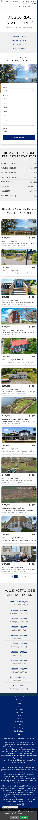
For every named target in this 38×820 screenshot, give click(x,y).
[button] (35, 2)
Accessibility (19, 722)
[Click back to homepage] (19, 2)
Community (19, 712)
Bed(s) (5, 103)
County (19, 703)
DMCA (19, 725)
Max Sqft (5, 128)
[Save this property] (34, 222)
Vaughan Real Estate (19, 697)
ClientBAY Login (19, 728)
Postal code (19, 709)
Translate (33, 808)
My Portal (27, 6)
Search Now (19, 138)
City (19, 706)
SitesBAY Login (19, 731)
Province (19, 700)
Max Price (6, 95)
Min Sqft (5, 120)
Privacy (19, 719)
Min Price (5, 87)
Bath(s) (5, 112)
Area (19, 715)
